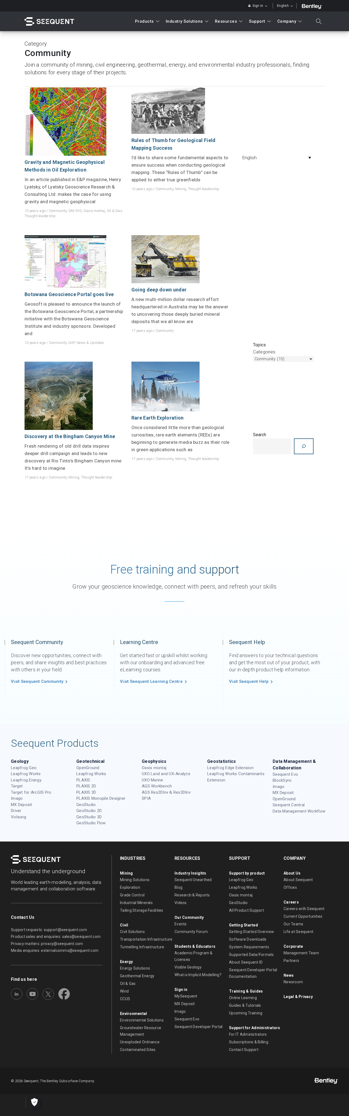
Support (257, 21)
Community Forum (191, 931)
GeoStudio (86, 804)
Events (180, 924)
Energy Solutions (135, 968)
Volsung (18, 816)
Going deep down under (159, 290)
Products (144, 21)
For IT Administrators (248, 1034)
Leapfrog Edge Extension (230, 767)
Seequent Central (289, 804)
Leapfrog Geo (24, 767)
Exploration (130, 887)
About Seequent (298, 880)
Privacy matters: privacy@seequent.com (47, 943)
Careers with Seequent (304, 909)
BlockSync (282, 780)
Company (286, 21)
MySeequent (185, 996)
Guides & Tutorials (245, 1005)
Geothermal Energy (137, 976)
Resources (226, 21)
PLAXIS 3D (86, 792)
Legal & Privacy (298, 996)
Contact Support (243, 1049)
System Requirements (249, 947)
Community (58, 211)
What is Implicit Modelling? (197, 975)
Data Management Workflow (299, 811)
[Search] (304, 446)
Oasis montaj (94, 211)
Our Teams (293, 924)
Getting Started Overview (251, 931)
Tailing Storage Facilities (141, 910)
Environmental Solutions (142, 1020)
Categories (264, 352)
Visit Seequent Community (37, 681)
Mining (180, 189)
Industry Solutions (184, 21)
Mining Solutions (134, 880)
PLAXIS (83, 780)
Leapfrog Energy (26, 780)
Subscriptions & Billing (248, 1042)
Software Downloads (248, 939)
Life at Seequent (298, 931)
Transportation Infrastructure (146, 939)
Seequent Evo (285, 774)
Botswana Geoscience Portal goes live (69, 294)
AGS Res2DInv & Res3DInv (166, 792)
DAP (71, 343)
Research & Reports (192, 895)
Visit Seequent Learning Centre (151, 681)
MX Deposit (21, 804)
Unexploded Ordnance (140, 1042)
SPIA (146, 798)
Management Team (301, 953)
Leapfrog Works (26, 773)
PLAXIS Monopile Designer (100, 798)
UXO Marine (152, 780)
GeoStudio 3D (89, 816)
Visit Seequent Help (249, 681)
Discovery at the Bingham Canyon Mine (70, 436)
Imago (17, 798)
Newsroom (293, 982)
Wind (124, 991)
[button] (278, 157)
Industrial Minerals (136, 903)
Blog (178, 887)
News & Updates (90, 343)
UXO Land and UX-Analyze (166, 773)
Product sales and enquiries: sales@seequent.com (56, 936)
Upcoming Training (245, 1013)
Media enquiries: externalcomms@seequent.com (54, 950)
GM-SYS (75, 211)
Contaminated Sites (138, 1049)
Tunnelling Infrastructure (142, 947)
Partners (291, 960)
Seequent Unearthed (193, 880)
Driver (16, 810)
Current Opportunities (303, 916)
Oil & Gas (114, 211)
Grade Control (132, 895)
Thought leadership (40, 216)
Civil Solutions (132, 931)
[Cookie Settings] (34, 1102)
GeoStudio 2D (89, 810)
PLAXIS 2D (86, 786)
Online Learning (243, 998)
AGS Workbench (157, 786)
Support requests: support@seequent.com (49, 930)
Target (17, 786)
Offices (290, 887)
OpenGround (88, 767)
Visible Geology (187, 967)
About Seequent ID (246, 962)
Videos (180, 903)
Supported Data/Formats (251, 954)
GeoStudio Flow (91, 822)
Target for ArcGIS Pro (31, 792)
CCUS (125, 999)
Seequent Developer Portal (198, 1027)
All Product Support (246, 910)
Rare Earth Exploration (157, 418)
